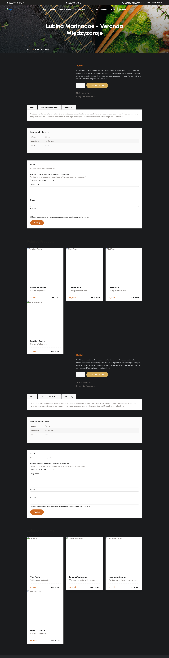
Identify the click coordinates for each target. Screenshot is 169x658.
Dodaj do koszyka (97, 85)
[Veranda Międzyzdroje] (9, 10)
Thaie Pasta (75, 287)
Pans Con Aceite (38, 287)
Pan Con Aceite (37, 341)
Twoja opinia (35, 184)
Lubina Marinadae (78, 577)
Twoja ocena (36, 180)
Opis (32, 107)
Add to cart (56, 298)
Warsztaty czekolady (98, 10)
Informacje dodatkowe (49, 107)
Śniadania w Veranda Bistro (60, 10)
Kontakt (122, 10)
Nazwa (33, 200)
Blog (113, 10)
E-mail (33, 208)
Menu (44, 10)
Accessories (90, 96)
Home (29, 50)
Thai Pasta (113, 287)
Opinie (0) (69, 107)
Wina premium (80, 10)
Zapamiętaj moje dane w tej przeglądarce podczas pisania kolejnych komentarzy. (61, 217)
